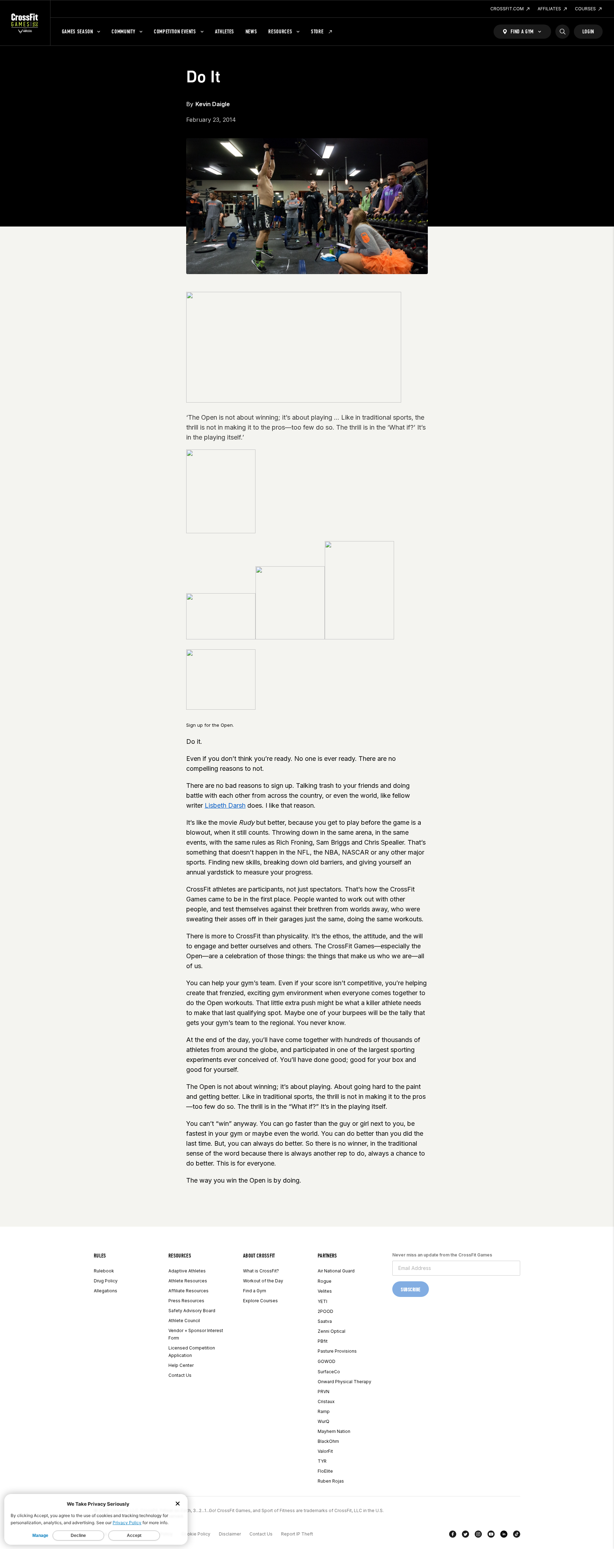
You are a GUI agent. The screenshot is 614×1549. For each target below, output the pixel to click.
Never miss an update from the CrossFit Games (442, 1255)
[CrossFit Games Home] (25, 23)
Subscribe (410, 1290)
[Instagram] (478, 1535)
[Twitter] (465, 1535)
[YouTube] (491, 1535)
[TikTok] (516, 1535)
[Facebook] (452, 1535)
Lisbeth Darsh (225, 805)
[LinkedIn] (503, 1535)
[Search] (562, 31)
